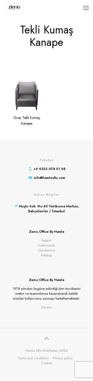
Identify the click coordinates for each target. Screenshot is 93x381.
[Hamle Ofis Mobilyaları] (14, 7)
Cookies (46, 363)
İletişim (46, 240)
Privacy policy (63, 358)
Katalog (46, 255)
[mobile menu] (86, 7)
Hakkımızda (46, 245)
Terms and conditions (33, 358)
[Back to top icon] (46, 338)
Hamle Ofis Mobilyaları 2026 (46, 350)
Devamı (46, 307)
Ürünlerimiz (46, 250)
